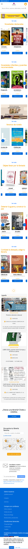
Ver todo (14, 21)
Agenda (4, 295)
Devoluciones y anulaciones (11, 518)
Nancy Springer (17, 91)
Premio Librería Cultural (14, 315)
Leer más (17, 547)
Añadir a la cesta (17, 53)
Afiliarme (14, 416)
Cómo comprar (8, 509)
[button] (1, 16)
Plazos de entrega (8, 515)
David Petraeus (7, 232)
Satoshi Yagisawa (13, 276)
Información (4, 1)
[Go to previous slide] (2, 40)
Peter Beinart (17, 232)
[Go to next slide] (24, 40)
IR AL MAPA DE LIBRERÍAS (14, 454)
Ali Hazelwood (4, 148)
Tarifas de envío (8, 512)
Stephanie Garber (10, 189)
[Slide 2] (14, 16)
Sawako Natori (4, 276)
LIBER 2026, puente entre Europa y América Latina (14, 350)
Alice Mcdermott (3, 48)
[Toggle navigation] (2, 4)
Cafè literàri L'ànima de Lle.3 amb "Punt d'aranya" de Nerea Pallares (14, 385)
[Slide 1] (13, 16)
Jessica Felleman (17, 148)
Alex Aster (24, 189)
